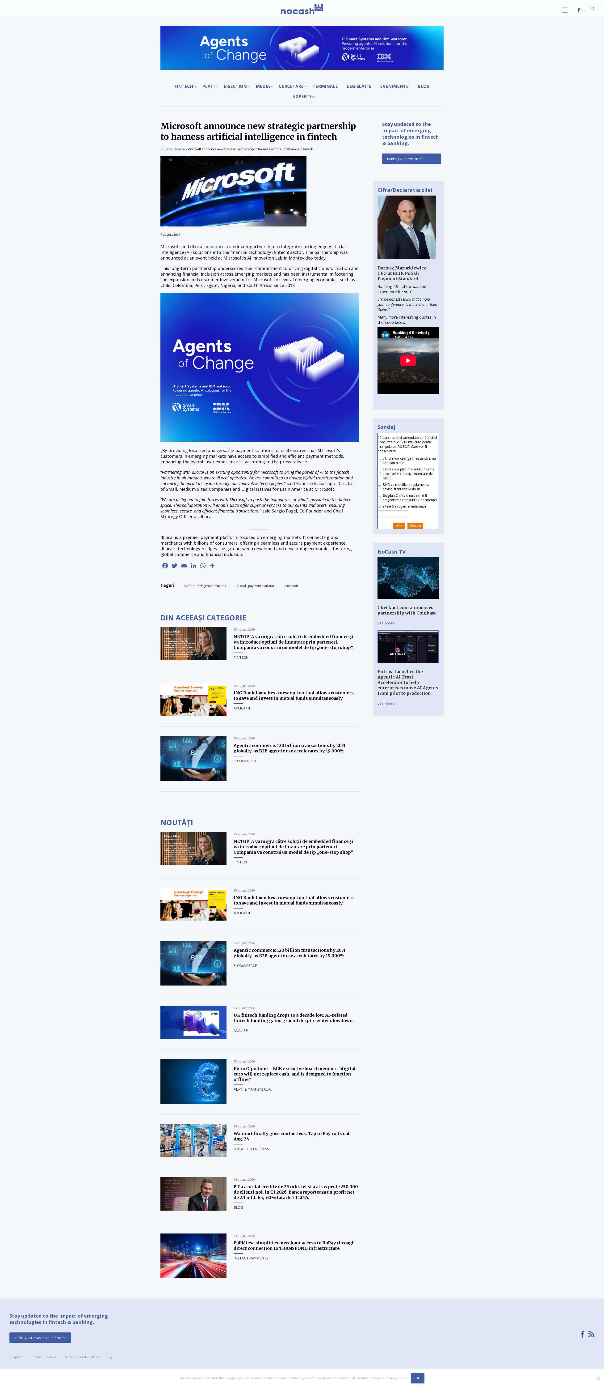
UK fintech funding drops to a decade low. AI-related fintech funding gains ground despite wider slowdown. (294, 1017)
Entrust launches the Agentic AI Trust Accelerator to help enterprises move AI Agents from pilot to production (408, 682)
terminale (325, 86)
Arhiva (51, 1357)
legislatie (359, 86)
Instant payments (251, 1258)
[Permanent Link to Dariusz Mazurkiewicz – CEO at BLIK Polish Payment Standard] (407, 262)
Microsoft (291, 586)
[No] (598, 1378)
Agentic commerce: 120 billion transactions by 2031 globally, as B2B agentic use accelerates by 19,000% (290, 748)
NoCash (166, 149)
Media (263, 86)
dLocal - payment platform (255, 586)
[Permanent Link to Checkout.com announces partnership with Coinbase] (408, 602)
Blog (424, 86)
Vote (399, 526)
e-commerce (245, 760)
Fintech (183, 86)
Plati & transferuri (253, 1089)
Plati (208, 86)
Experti (302, 96)
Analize (179, 149)
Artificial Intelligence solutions (205, 586)
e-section (235, 86)
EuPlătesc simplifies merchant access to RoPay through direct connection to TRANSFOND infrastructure (294, 1245)
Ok (417, 1378)
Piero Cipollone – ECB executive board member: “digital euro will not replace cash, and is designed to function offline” (295, 1074)
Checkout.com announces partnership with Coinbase (407, 610)
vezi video (386, 623)
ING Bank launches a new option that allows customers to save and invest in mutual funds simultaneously (294, 695)
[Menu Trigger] (565, 10)
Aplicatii (242, 708)
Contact (36, 1357)
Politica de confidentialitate (81, 1357)
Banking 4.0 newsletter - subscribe (405, 160)
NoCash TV (392, 551)
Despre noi (17, 1357)
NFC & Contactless (251, 1148)
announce (214, 246)
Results (415, 526)
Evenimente (394, 86)
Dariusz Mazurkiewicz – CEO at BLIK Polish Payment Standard (404, 273)
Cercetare (291, 86)
